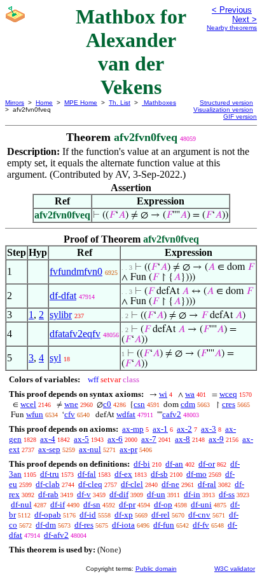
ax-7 (148, 439)
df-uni (201, 504)
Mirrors (14, 102)
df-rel (160, 514)
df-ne (170, 484)
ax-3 (208, 429)
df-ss (227, 494)
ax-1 (160, 429)
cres (228, 404)
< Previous (232, 10)
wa (190, 394)
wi (163, 394)
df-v (84, 494)
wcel (28, 404)
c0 (107, 404)
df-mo (196, 474)
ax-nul (90, 449)
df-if (57, 504)
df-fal (87, 474)
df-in (192, 494)
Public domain (156, 568)
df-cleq (90, 484)
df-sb (159, 474)
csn (139, 404)
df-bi (142, 464)
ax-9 (216, 439)
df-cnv (199, 514)
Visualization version (223, 109)
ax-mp (133, 429)
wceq (228, 394)
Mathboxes (159, 102)
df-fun (163, 525)
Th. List (119, 102)
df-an (174, 464)
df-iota (123, 525)
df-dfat (63, 295)
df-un (156, 494)
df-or (206, 464)
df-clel (132, 484)
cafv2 (171, 414)
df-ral (207, 484)
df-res (83, 525)
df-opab (47, 514)
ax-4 (47, 439)
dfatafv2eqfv (75, 333)
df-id (87, 514)
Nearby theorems (232, 27)
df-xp (123, 514)
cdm (188, 404)
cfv (69, 414)
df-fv (201, 525)
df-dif (118, 494)
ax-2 (184, 429)
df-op (163, 504)
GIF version (240, 116)
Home (44, 102)
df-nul (21, 504)
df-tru (49, 474)
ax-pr (128, 449)
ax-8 (182, 439)
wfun (34, 414)
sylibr (61, 314)
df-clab (48, 484)
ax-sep (49, 449)
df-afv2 (56, 535)
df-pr (127, 504)
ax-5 (81, 439)
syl (55, 357)
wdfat (125, 414)
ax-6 (115, 439)
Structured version (226, 102)
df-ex (123, 474)
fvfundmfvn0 (76, 271)
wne (71, 404)
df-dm (46, 525)
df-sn (91, 504)
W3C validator (234, 568)
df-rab (48, 494)
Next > (244, 19)
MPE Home (80, 102)
